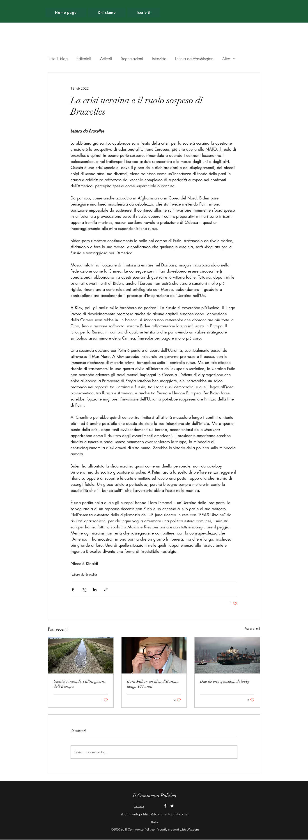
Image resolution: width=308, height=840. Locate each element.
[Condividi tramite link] (106, 590)
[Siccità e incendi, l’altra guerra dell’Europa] (80, 655)
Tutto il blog (58, 58)
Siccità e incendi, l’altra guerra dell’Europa (80, 684)
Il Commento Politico (154, 795)
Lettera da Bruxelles (84, 574)
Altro (226, 58)
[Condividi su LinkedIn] (95, 590)
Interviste (159, 58)
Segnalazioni (132, 58)
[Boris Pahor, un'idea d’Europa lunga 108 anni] (154, 655)
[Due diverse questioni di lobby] (227, 655)
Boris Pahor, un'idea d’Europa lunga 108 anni (153, 684)
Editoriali (84, 58)
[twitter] (172, 806)
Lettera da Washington (194, 58)
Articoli (106, 58)
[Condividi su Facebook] (73, 590)
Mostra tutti (252, 628)
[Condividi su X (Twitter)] (84, 590)
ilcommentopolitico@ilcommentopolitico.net (154, 814)
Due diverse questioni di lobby (225, 681)
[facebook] (165, 806)
